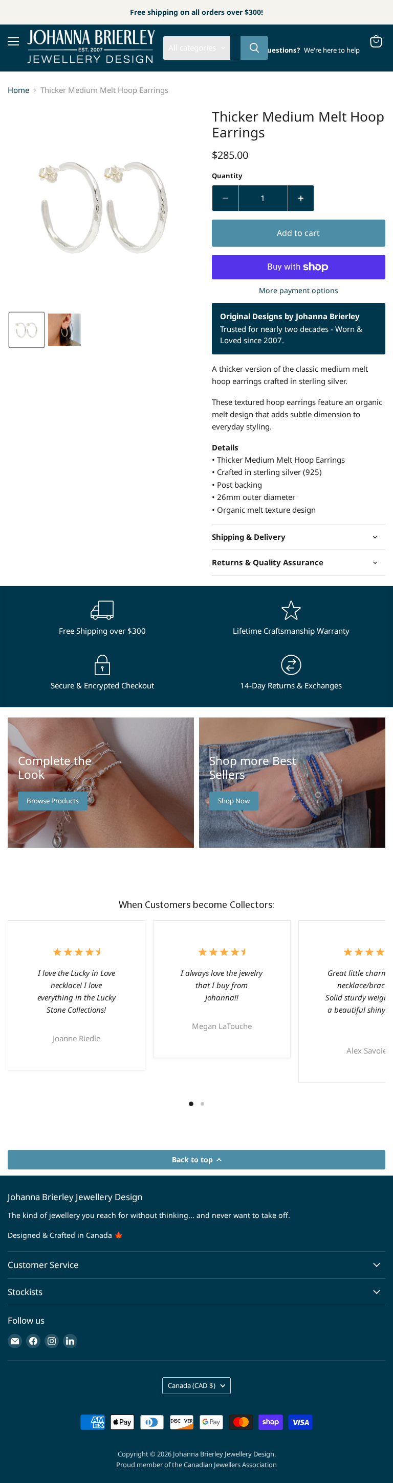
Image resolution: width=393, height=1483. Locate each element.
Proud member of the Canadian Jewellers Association (196, 1464)
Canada (191, 1385)
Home (18, 90)
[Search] (254, 48)
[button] (26, 330)
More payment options (298, 290)
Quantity (227, 176)
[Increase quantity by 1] (301, 198)
